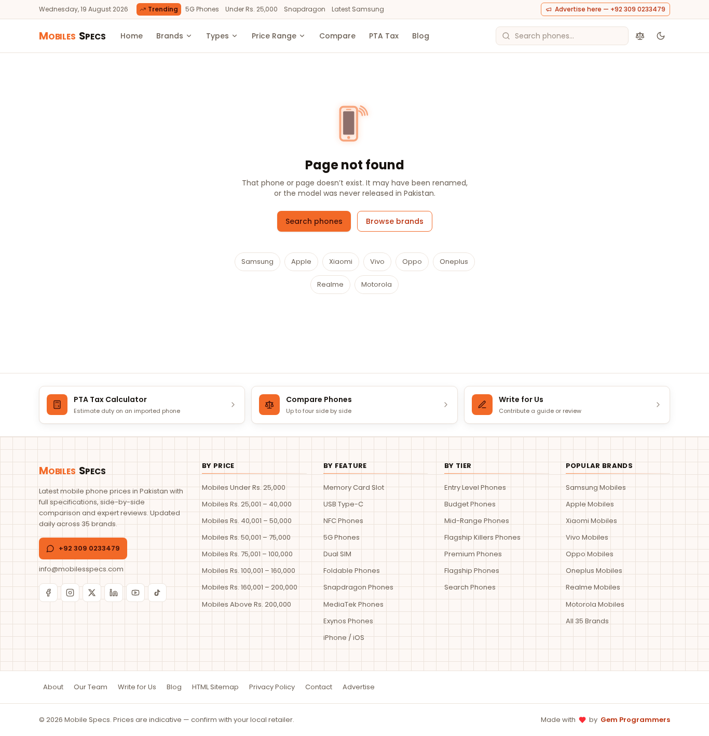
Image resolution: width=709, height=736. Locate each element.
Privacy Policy (272, 687)
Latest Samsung (358, 9)
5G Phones (202, 9)
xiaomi (340, 261)
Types (217, 36)
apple (301, 261)
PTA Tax (384, 36)
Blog (420, 36)
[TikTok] (157, 592)
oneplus (454, 261)
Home (131, 36)
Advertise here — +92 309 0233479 (610, 9)
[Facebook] (48, 592)
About (53, 687)
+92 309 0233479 (89, 548)
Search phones (314, 221)
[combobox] (562, 35)
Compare (337, 36)
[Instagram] (70, 592)
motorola (376, 284)
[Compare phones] (640, 35)
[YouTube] (135, 592)
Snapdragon (304, 9)
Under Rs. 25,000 (251, 9)
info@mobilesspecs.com (81, 569)
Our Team (90, 687)
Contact (318, 687)
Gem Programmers (635, 720)
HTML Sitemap (215, 687)
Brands (169, 36)
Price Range (274, 36)
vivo (377, 261)
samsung (257, 261)
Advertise (359, 687)
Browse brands (395, 221)
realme (330, 284)
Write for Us (137, 687)
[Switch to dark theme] (660, 35)
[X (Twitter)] (92, 592)
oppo (412, 261)
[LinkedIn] (113, 592)
